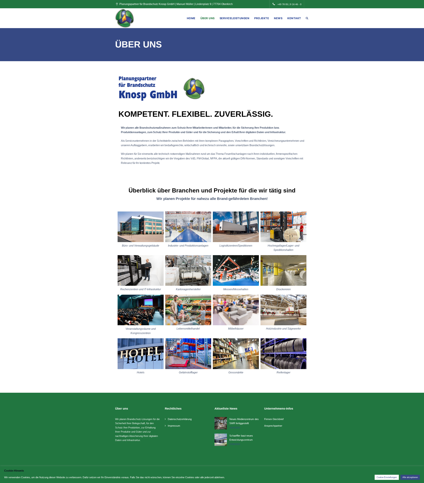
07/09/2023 (234, 444)
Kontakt (294, 18)
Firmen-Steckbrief (274, 419)
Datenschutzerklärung (180, 419)
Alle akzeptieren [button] (410, 477)
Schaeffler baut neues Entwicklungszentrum (241, 437)
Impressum (174, 425)
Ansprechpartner (273, 425)
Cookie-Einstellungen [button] (387, 477)
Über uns (207, 18)
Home (191, 18)
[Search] (307, 18)
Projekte (261, 18)
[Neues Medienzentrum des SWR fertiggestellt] (220, 423)
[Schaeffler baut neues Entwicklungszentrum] (220, 440)
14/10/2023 (234, 427)
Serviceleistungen (234, 18)
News (278, 18)
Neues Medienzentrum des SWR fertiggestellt (244, 421)
